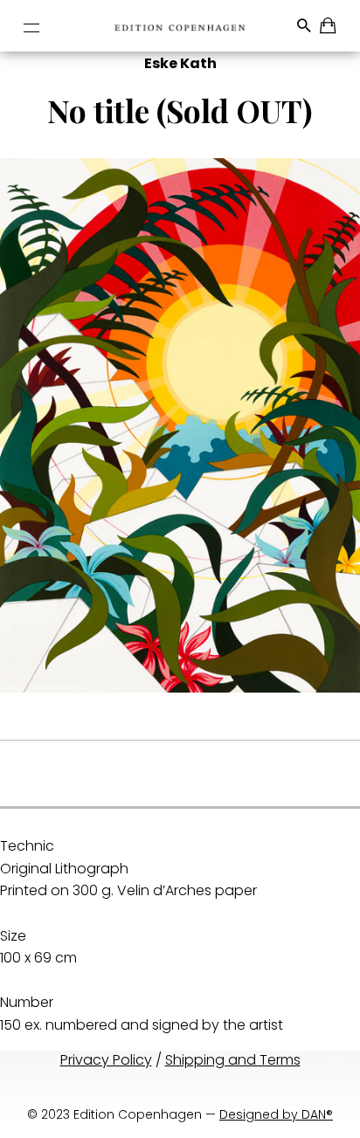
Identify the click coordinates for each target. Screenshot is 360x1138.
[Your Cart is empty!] (329, 28)
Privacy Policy (106, 1060)
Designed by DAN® (276, 1114)
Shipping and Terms (233, 1060)
